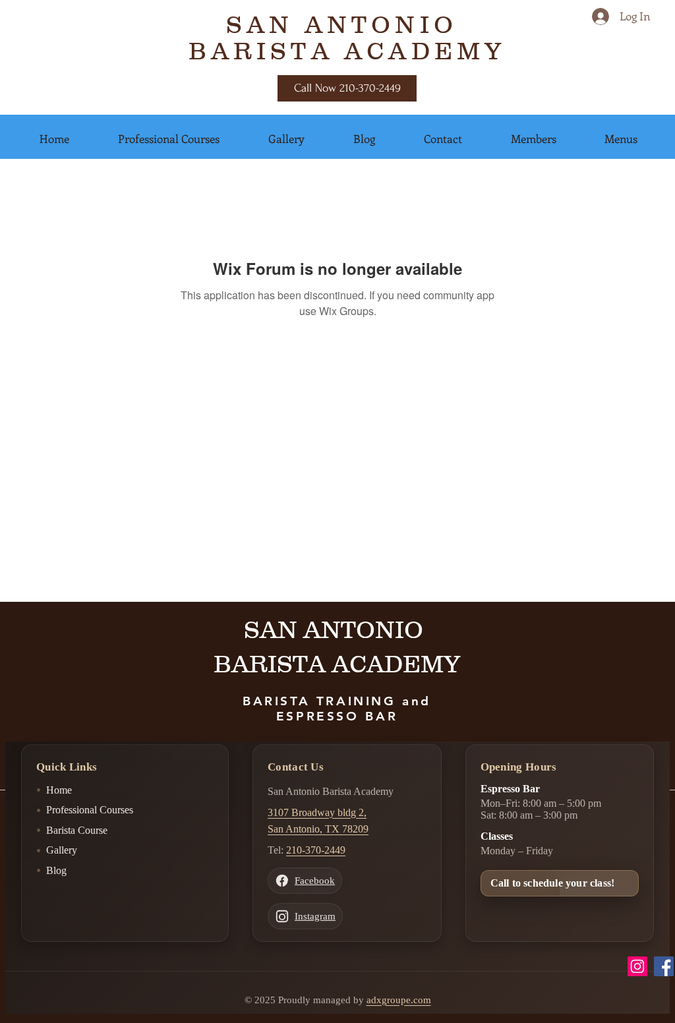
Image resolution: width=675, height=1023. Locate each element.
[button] (54, 138)
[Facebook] (664, 966)
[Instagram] (637, 966)
